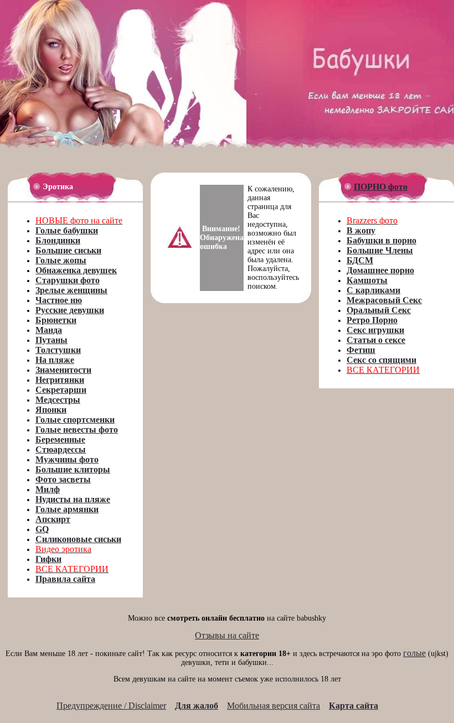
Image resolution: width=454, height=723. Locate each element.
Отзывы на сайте (227, 635)
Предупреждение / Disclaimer (111, 705)
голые (414, 653)
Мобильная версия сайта (273, 705)
